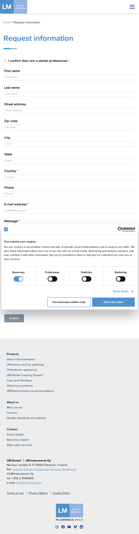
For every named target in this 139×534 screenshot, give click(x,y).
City (7, 138)
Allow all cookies (113, 302)
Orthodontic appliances (22, 369)
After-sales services (19, 445)
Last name (12, 88)
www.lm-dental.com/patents (30, 469)
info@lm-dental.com (29, 482)
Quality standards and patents (26, 418)
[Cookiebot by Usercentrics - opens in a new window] (120, 229)
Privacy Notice (38, 493)
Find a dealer (15, 434)
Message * (12, 221)
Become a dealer (18, 439)
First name (12, 71)
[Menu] (132, 7)
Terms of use (15, 493)
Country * (11, 171)
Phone (9, 187)
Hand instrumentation (21, 359)
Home (7, 22)
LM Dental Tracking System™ (25, 375)
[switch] (52, 279)
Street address (15, 104)
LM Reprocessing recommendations (30, 391)
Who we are (15, 407)
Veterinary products (20, 385)
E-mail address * (16, 204)
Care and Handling (19, 380)
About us (13, 402)
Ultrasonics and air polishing (25, 364)
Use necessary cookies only (68, 302)
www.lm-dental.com (63, 469)
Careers (12, 412)
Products (13, 354)
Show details (120, 291)
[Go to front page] (18, 7)
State (8, 154)
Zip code (10, 121)
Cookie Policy (62, 493)
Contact (12, 429)
